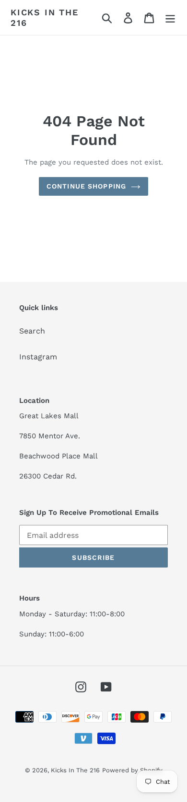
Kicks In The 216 (45, 17)
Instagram (38, 356)
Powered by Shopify (132, 770)
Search (32, 330)
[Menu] (170, 17)
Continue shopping (86, 186)
